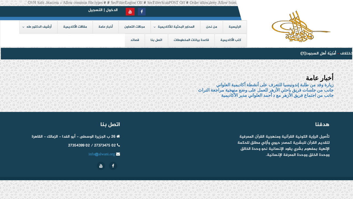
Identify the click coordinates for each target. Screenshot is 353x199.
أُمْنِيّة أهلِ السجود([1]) (317, 53)
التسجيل (95, 10)
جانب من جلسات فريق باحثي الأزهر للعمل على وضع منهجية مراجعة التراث (266, 90)
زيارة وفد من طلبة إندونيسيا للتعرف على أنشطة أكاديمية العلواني (275, 84)
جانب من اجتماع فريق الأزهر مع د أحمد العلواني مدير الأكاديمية (277, 95)
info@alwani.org (102, 154)
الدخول (112, 10)
